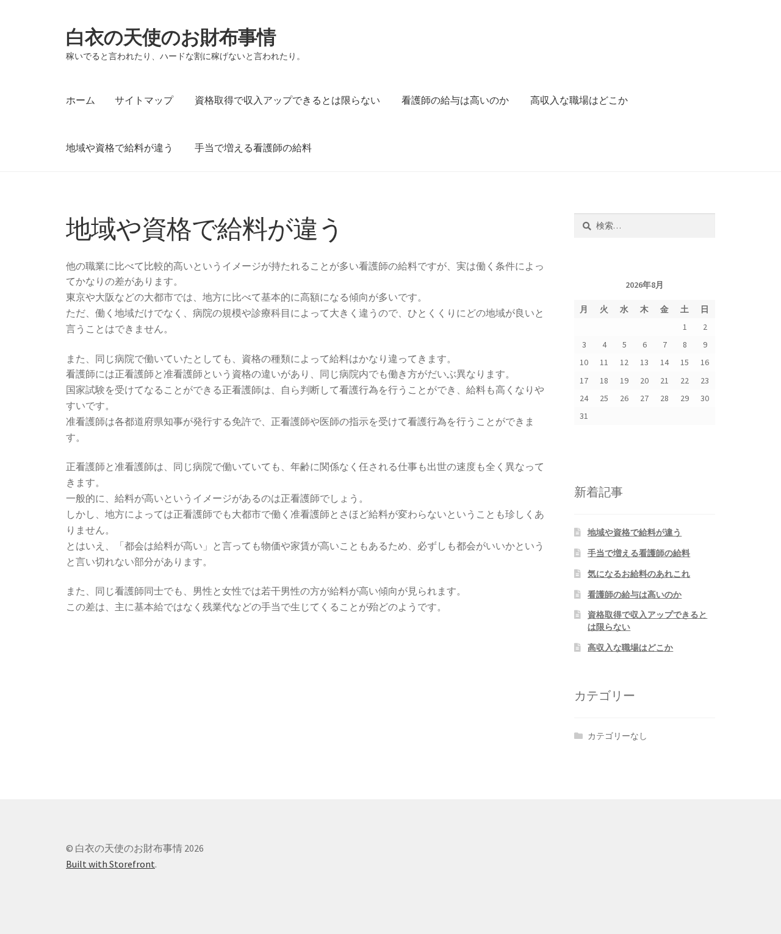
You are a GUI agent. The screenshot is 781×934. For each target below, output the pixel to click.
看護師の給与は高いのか (455, 100)
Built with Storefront (110, 864)
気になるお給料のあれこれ (639, 573)
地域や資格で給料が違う (119, 147)
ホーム (80, 100)
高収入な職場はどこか (579, 100)
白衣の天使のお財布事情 (171, 37)
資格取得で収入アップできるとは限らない (287, 100)
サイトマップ (144, 100)
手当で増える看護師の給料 (253, 147)
